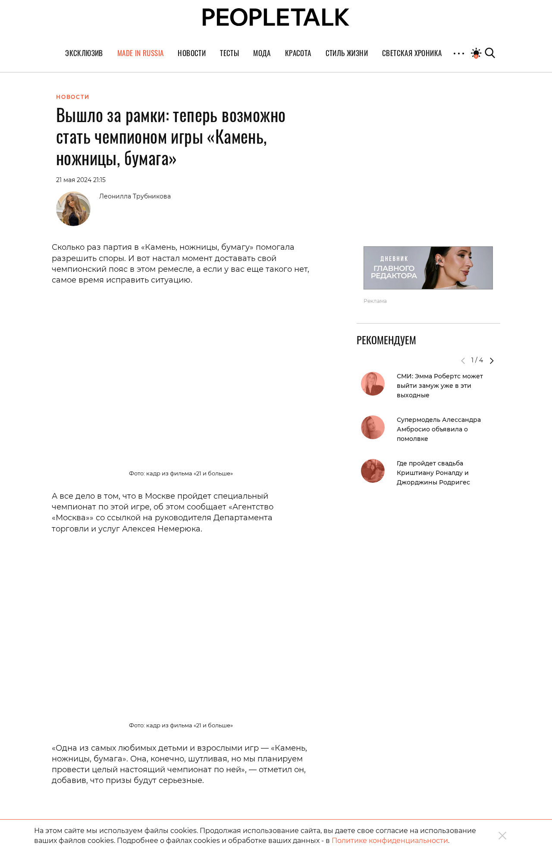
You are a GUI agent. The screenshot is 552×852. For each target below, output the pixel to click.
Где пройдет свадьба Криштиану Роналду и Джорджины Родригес (433, 472)
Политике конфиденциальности (390, 840)
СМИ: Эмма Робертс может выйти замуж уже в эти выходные (440, 385)
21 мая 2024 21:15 (81, 180)
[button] (491, 360)
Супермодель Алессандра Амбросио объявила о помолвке (439, 429)
